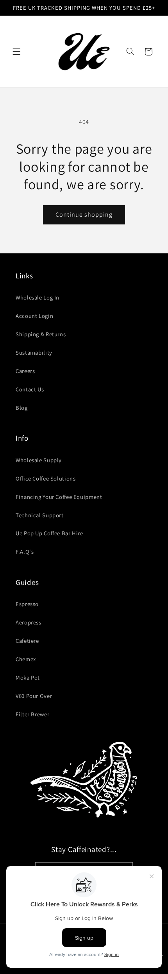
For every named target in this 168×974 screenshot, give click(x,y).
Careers (25, 371)
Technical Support (40, 515)
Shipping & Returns (41, 334)
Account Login (34, 315)
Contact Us (30, 389)
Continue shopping (84, 214)
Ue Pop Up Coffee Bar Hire (49, 533)
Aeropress (28, 622)
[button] (16, 52)
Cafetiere (27, 640)
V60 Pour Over (34, 696)
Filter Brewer (32, 714)
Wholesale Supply (39, 460)
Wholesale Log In (37, 297)
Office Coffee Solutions (46, 478)
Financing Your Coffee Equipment (59, 496)
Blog (22, 407)
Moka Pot (28, 677)
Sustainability (34, 352)
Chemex (26, 659)
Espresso (27, 604)
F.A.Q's (25, 551)
